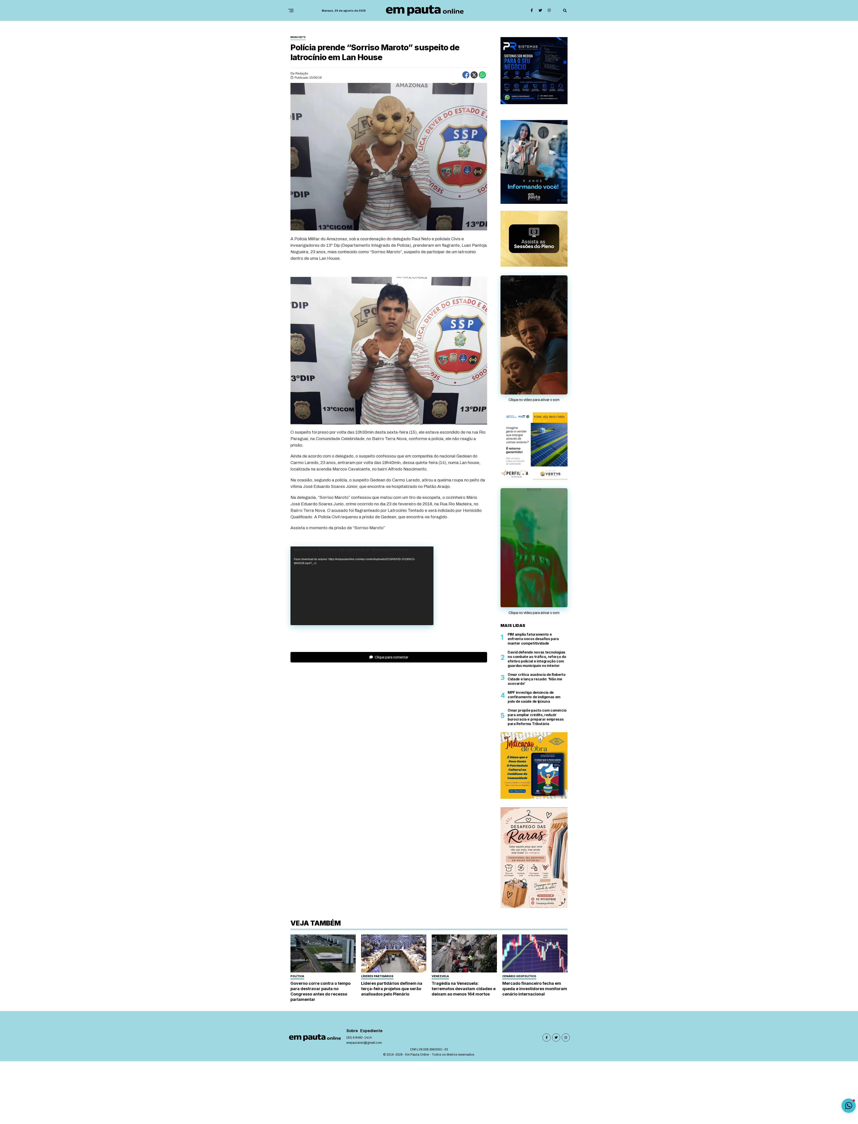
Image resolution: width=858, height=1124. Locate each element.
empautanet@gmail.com (364, 1040)
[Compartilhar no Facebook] (465, 74)
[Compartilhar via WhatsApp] (482, 74)
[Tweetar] (474, 74)
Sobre (352, 1029)
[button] (848, 1106)
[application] (361, 585)
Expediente (371, 1029)
